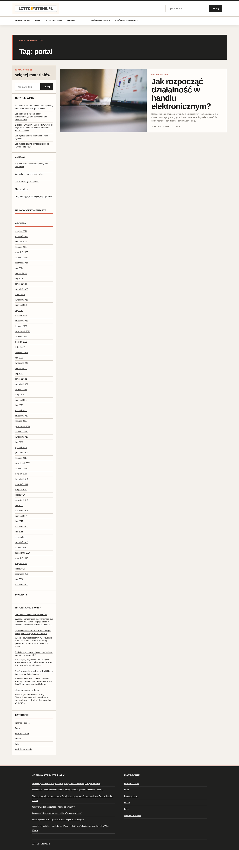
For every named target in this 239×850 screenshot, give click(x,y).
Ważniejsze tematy (100, 20)
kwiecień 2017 (21, 511)
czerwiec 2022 (21, 352)
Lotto (83, 20)
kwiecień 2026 (21, 236)
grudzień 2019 (21, 453)
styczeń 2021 (21, 410)
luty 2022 (19, 373)
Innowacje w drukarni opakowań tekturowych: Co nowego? (58, 819)
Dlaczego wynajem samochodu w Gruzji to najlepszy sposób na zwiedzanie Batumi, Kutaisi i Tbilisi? (34, 128)
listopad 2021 (21, 389)
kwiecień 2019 (21, 479)
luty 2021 (19, 405)
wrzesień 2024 (21, 257)
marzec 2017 (21, 516)
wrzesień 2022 (21, 337)
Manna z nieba (21, 189)
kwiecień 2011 (21, 526)
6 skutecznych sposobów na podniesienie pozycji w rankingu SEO (34, 653)
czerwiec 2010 (21, 574)
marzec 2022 (21, 368)
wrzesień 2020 (21, 431)
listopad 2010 (21, 548)
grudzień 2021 (21, 384)
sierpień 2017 (21, 489)
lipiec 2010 (20, 569)
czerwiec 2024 (21, 263)
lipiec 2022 (20, 347)
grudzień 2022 (21, 321)
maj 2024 (19, 268)
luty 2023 (19, 310)
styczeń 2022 (21, 379)
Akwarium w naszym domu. (27, 690)
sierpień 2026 (21, 231)
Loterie (71, 20)
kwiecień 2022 (21, 363)
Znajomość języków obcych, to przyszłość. (33, 197)
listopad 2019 (21, 458)
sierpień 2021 (21, 395)
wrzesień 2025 (21, 252)
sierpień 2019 (21, 474)
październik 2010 (22, 553)
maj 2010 (19, 579)
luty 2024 (19, 279)
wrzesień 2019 (21, 468)
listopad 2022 (21, 326)
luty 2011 (19, 532)
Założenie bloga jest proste (27, 181)
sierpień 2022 (21, 342)
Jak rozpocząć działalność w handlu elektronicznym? (181, 94)
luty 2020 (19, 442)
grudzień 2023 (21, 289)
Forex (38, 20)
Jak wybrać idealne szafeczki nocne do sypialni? (53, 807)
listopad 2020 (21, 421)
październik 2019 (22, 463)
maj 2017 (19, 505)
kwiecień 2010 (21, 584)
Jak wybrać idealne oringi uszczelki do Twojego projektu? (57, 813)
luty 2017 (19, 521)
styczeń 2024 (21, 284)
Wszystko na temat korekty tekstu (29, 174)
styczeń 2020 (21, 447)
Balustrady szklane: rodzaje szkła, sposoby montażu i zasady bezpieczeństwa (66, 783)
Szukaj (216, 8)
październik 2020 (22, 426)
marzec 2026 (21, 242)
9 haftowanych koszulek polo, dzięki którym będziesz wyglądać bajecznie (34, 672)
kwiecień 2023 (21, 300)
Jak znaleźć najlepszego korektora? (31, 614)
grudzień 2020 (21, 416)
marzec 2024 (21, 273)
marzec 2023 (21, 305)
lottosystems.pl (41, 844)
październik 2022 (22, 331)
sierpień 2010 (21, 563)
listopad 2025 (21, 247)
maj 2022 (19, 358)
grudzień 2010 (21, 542)
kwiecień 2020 (21, 437)
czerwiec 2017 (21, 500)
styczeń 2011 (21, 537)
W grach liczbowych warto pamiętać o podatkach (31, 165)
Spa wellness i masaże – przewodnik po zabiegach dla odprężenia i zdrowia (33, 631)
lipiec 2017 (20, 495)
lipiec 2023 (20, 294)
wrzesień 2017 (21, 484)
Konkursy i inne (54, 20)
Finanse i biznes (22, 20)
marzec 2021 (21, 400)
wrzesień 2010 (21, 558)
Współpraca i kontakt (126, 20)
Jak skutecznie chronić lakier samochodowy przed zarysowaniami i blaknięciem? (31, 117)
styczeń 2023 (21, 315)
